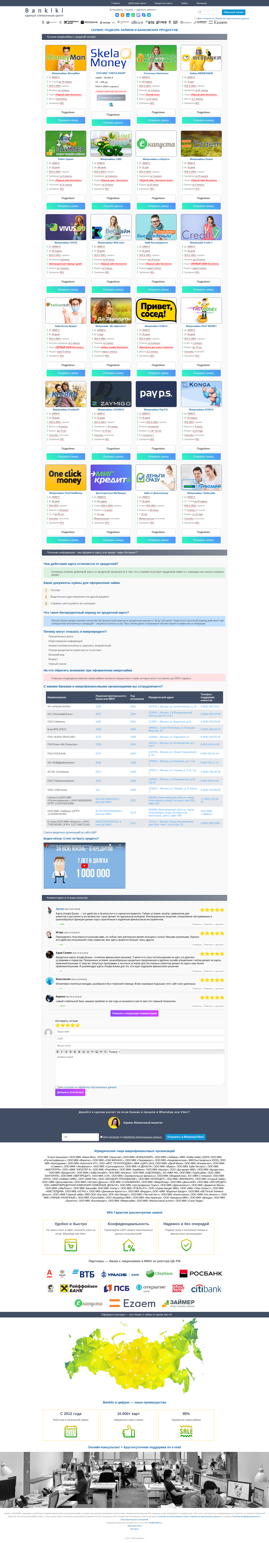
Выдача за (193, 426)
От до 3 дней (194, 510)
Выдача (103, 184)
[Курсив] (62, 1051)
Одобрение (56, 103)
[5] (212, 909)
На (144, 501)
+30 (61, 944)
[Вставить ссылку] (92, 1051)
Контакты (134, 1529)
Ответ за (193, 343)
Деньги (58, 99)
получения (194, 351)
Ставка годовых (153, 422)
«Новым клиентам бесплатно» (111, 91)
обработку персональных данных (232, 18)
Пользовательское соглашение (134, 1520)
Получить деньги (113, 122)
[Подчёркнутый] (66, 1051)
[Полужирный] (57, 1051)
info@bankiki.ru (155, 1523)
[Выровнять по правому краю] (83, 1051)
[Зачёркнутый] (70, 1051)
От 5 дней (60, 82)
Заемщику (201, 3)
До (54, 77)
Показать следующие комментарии (134, 1013)
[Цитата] (101, 1051)
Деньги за (58, 426)
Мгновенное (59, 259)
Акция (65, 94)
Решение (59, 90)
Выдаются (150, 431)
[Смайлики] (105, 1051)
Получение (60, 184)
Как (146, 435)
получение (107, 518)
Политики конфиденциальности (246, 1516)
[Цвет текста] (88, 1051)
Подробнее (68, 112)
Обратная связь (134, 1526)
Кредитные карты (163, 3)
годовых (59, 86)
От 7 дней (195, 501)
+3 (60, 971)
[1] (57, 1025)
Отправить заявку (68, 120)
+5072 (62, 1006)
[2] (60, 1025)
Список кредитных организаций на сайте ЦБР (70, 832)
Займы (184, 3)
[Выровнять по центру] (79, 1051)
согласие (206, 18)
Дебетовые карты (137, 3)
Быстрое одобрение (64, 343)
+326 (61, 924)
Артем (60, 909)
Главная (115, 3)
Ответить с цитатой (213, 924)
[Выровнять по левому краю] (75, 1051)
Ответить (197, 924)
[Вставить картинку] (96, 1051)
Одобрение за (105, 426)
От (99, 514)
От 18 (56, 514)
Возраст (193, 347)
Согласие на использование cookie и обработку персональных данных (189, 1516)
